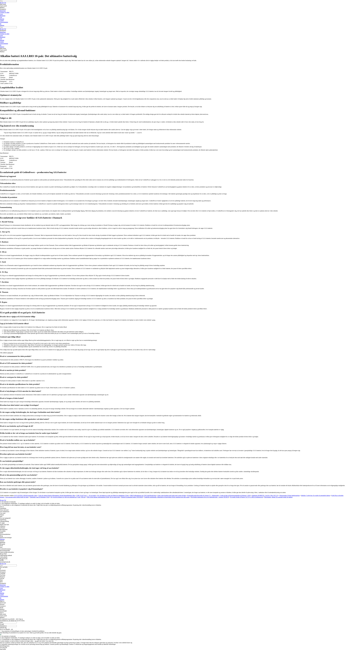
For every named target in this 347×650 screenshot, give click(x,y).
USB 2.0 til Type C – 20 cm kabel (86, 495)
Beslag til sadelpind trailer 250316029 (132, 497)
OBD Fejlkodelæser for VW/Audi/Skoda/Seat (143, 495)
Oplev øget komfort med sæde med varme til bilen (171, 495)
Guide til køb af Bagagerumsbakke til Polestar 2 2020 (235, 495)
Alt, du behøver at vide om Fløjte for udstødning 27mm (113, 495)
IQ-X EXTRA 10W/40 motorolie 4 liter (25, 495)
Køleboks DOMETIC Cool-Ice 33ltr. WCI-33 (265, 495)
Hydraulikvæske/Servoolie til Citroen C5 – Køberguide (203, 495)
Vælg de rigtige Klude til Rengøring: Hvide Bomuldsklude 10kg (56, 495)
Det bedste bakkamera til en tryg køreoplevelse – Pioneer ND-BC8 (210, 497)
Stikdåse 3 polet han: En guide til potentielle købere (315, 495)
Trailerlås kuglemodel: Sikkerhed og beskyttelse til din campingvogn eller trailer (166, 497)
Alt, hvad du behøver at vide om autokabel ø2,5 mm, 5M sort (68, 497)
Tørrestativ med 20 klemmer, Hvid (39, 497)
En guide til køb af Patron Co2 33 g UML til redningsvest (246, 497)
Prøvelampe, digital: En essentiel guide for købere (278, 497)
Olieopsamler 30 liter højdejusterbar (289, 495)
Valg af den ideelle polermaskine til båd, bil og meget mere (103, 497)
